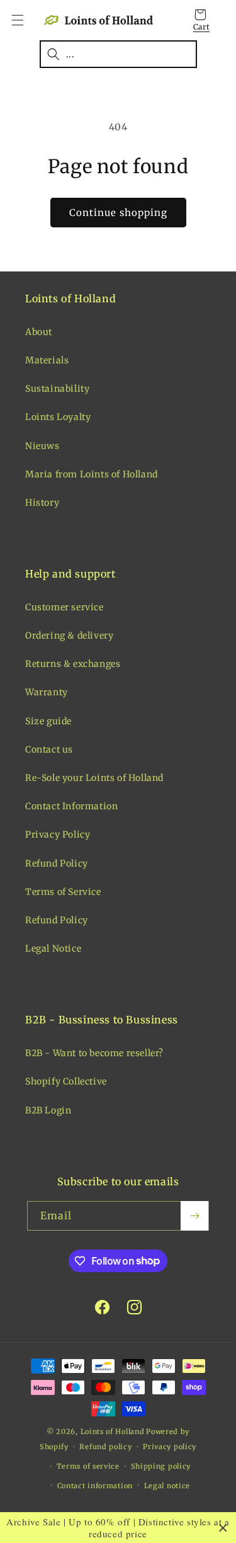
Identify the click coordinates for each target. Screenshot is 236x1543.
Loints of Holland (113, 1431)
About (38, 332)
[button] (25, 20)
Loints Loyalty (58, 417)
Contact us (49, 749)
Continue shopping (118, 213)
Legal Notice (53, 948)
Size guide (48, 721)
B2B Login (48, 1110)
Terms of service (88, 1466)
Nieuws (42, 446)
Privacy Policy (57, 834)
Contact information (95, 1485)
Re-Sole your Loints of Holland (94, 777)
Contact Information (71, 806)
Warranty (46, 692)
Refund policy (105, 1446)
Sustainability (57, 388)
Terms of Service (63, 891)
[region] (118, 1527)
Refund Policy (56, 863)
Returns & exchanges (72, 663)
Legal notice (167, 1485)
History (42, 502)
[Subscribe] (194, 1216)
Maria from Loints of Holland (91, 474)
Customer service (64, 607)
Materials (47, 360)
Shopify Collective (66, 1081)
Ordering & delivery (69, 635)
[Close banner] (223, 1527)
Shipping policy (161, 1466)
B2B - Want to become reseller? (94, 1053)
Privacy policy (169, 1446)
